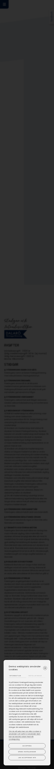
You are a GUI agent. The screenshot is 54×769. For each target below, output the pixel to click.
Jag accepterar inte (27, 758)
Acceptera (27, 746)
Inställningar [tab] (35, 676)
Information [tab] (15, 676)
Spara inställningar (27, 752)
